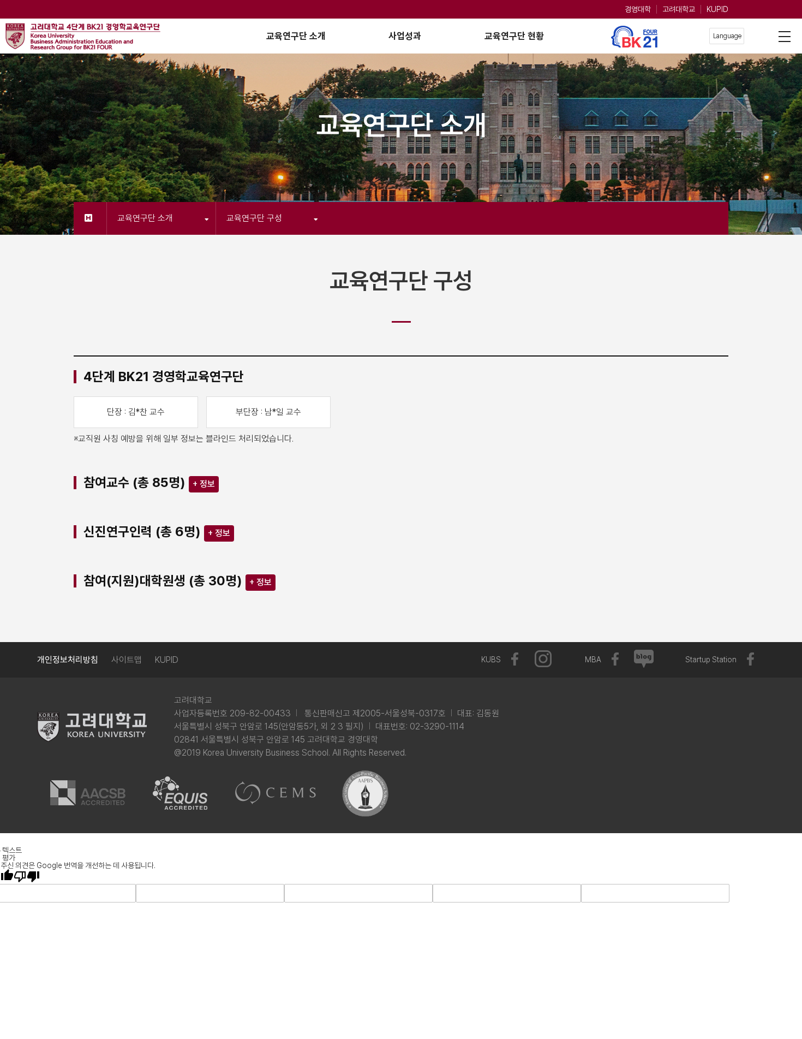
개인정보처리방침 (67, 660)
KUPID (717, 9)
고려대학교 (678, 9)
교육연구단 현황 (514, 36)
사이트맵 (126, 660)
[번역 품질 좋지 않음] (27, 876)
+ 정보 (204, 484)
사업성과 (404, 36)
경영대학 (638, 9)
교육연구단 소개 (296, 36)
